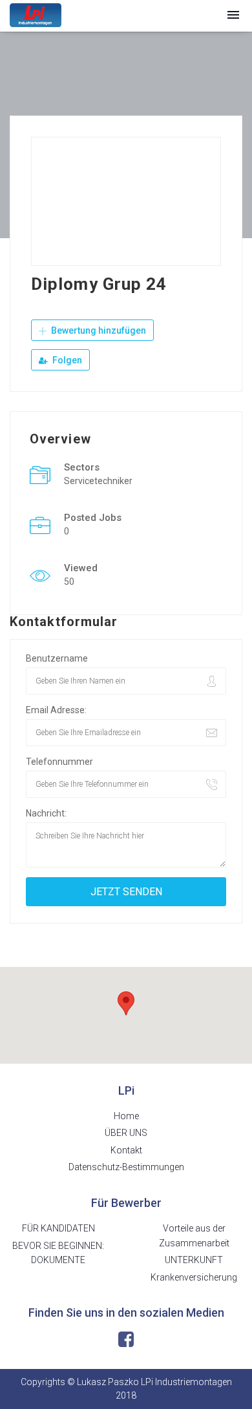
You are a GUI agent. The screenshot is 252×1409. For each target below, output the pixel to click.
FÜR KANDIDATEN (58, 1228)
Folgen (66, 360)
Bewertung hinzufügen (97, 330)
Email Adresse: (56, 710)
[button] (233, 15)
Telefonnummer (59, 761)
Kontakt (126, 1150)
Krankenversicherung (194, 1277)
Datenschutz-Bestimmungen (126, 1167)
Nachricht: (46, 813)
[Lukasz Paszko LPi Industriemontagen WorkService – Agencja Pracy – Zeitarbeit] (35, 15)
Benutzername (57, 658)
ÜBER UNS (126, 1133)
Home (126, 1116)
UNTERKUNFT (194, 1260)
